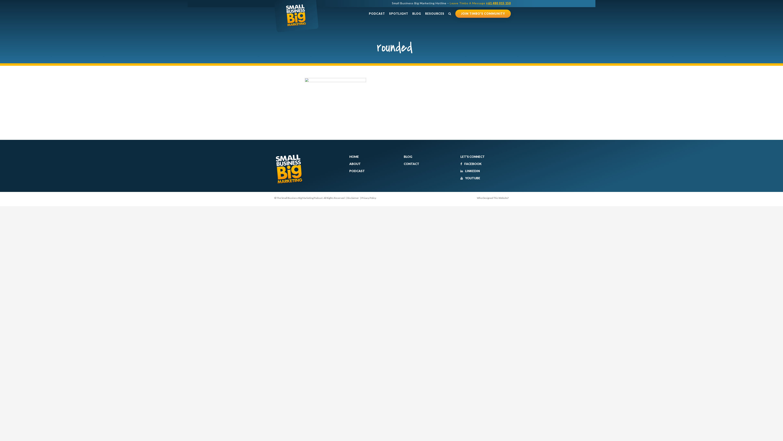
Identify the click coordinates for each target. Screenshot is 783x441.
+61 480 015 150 (498, 3)
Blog (416, 13)
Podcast (377, 13)
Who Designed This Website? (493, 197)
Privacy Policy (368, 197)
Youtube (472, 178)
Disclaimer (353, 197)
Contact (411, 164)
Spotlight (398, 13)
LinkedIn (472, 171)
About (355, 164)
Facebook (473, 164)
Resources (434, 13)
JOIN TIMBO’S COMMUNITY (483, 13)
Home (354, 156)
